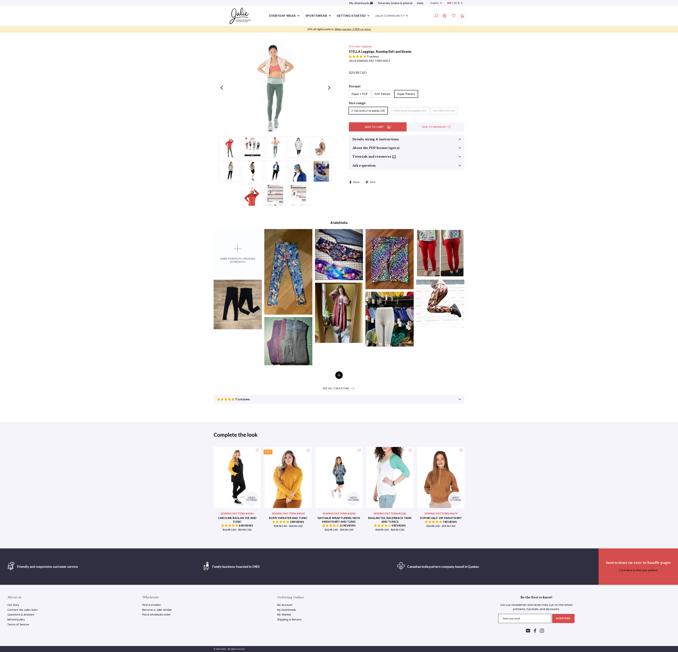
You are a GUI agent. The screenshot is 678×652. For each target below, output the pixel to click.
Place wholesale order (156, 614)
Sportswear (316, 15)
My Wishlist (284, 614)
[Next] (329, 87)
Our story (13, 605)
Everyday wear (282, 15)
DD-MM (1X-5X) (444, 110)
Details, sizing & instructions (375, 139)
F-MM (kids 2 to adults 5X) (408, 110)
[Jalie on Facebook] (535, 630)
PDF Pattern (382, 93)
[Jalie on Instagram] (542, 630)
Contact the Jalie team (22, 610)
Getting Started (351, 15)
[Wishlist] (453, 16)
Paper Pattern (406, 93)
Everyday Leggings (360, 46)
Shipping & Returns (289, 619)
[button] (358, 56)
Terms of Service (18, 624)
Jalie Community (389, 15)
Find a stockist (151, 605)
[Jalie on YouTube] (528, 630)
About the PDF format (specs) (375, 148)
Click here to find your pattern (638, 570)
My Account (284, 605)
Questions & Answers (20, 614)
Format (355, 86)
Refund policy (16, 619)
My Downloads (286, 610)
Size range (357, 103)
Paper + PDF (360, 93)
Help (420, 3)
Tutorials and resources (372, 156)
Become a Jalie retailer (157, 610)
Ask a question (364, 165)
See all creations (336, 388)
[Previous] (222, 87)
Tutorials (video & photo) (395, 3)
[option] (339, 29)
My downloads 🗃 (361, 3)
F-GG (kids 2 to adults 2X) (368, 110)
